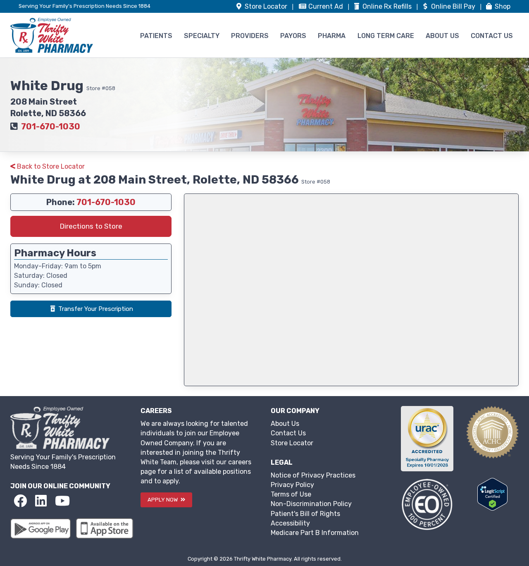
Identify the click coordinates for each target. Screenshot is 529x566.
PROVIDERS (250, 36)
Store (265, 6)
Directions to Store (91, 226)
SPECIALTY (201, 36)
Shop (501, 6)
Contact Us (288, 433)
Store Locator (292, 443)
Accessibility (290, 523)
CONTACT (492, 36)
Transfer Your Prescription (95, 309)
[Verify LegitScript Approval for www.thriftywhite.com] (492, 494)
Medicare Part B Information (315, 533)
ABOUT (442, 36)
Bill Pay (454, 6)
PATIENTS (156, 36)
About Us (285, 423)
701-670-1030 (50, 126)
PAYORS (293, 36)
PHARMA (332, 36)
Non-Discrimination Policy (311, 504)
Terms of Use (291, 494)
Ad (326, 6)
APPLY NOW (163, 500)
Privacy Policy (292, 485)
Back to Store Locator (50, 166)
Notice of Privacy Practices (313, 475)
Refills (387, 6)
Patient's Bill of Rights (305, 514)
